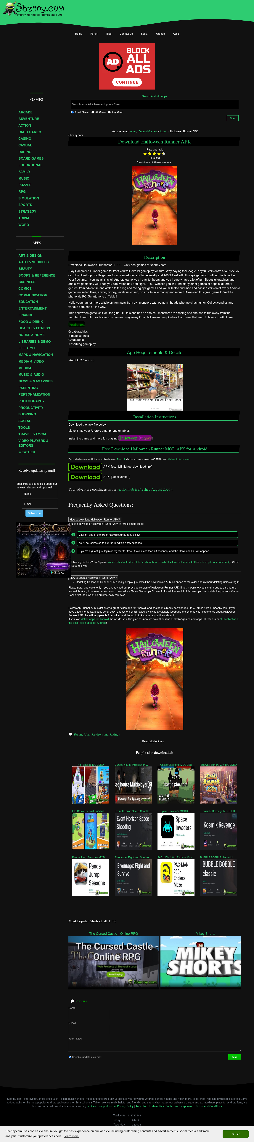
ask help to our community (215, 562)
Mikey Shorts (205, 933)
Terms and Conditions (209, 1106)
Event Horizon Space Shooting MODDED (133, 811)
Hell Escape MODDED (91, 764)
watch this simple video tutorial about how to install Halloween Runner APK (152, 562)
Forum (94, 33)
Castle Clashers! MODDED (176, 764)
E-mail (72, 1022)
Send (235, 1057)
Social (144, 33)
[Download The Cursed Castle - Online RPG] (113, 961)
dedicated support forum (101, 1106)
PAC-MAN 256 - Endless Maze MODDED (175, 857)
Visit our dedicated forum (179, 458)
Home (78, 33)
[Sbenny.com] (33, 8)
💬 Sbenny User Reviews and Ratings (94, 734)
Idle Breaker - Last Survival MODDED (90, 811)
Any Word (117, 112)
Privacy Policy (125, 1106)
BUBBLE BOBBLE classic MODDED (218, 857)
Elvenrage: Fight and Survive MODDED (133, 857)
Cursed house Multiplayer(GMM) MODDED (133, 764)
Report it (121, 458)
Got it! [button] (236, 1134)
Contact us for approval (179, 1106)
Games (160, 33)
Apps (176, 33)
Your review (75, 1038)
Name (71, 1007)
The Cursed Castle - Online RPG (113, 933)
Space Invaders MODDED (176, 811)
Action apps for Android (95, 619)
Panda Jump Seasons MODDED (90, 857)
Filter (233, 118)
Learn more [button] (71, 1136)
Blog (109, 33)
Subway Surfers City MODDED (219, 764)
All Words (100, 112)
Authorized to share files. (150, 1106)
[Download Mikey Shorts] (205, 961)
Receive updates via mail (87, 1057)
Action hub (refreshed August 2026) (145, 489)
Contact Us (126, 33)
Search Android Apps (154, 96)
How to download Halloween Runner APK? (95, 519)
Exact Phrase (82, 112)
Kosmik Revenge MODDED (219, 811)
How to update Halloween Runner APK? (93, 577)
